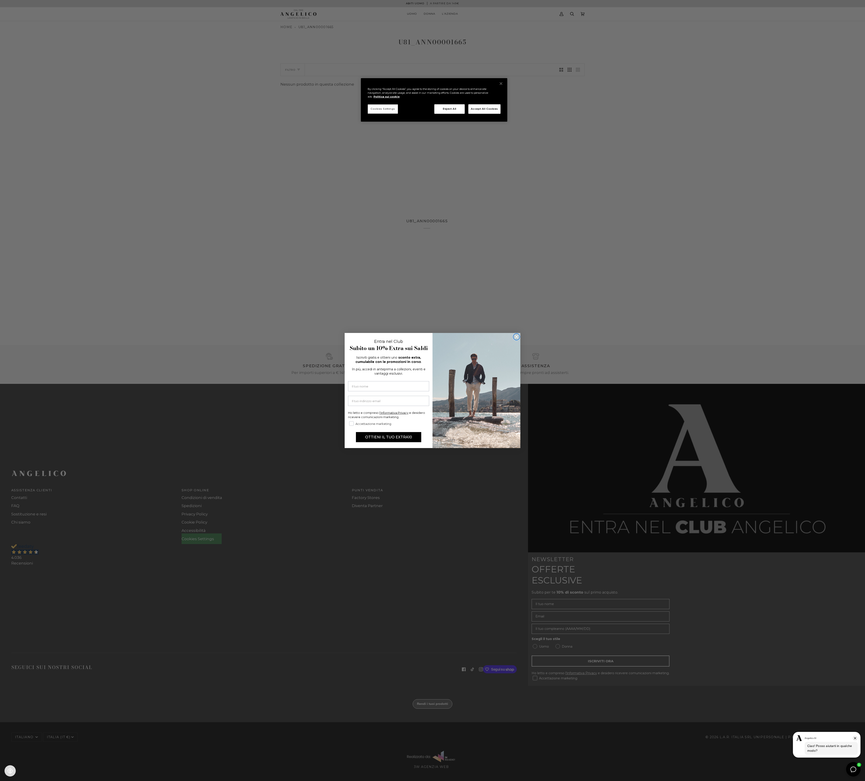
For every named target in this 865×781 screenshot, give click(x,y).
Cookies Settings (383, 108)
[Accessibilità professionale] (10, 770)
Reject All (449, 108)
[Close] (501, 84)
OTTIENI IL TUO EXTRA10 (388, 437)
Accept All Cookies (484, 108)
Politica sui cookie (386, 96)
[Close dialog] (516, 336)
